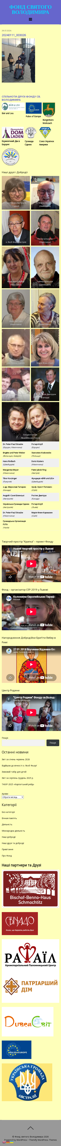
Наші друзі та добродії (13, 843)
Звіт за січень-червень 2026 (16, 759)
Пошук (5, 737)
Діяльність (7, 824)
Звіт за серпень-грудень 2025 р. (17, 778)
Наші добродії (9, 837)
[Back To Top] (30, 1128)
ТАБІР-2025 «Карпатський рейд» (18, 784)
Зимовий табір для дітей (14, 771)
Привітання (7, 849)
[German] (8, 1141)
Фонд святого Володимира (29, 1136)
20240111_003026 (14, 35)
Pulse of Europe (33, 116)
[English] (4, 1141)
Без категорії (8, 812)
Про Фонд (7, 855)
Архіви (5, 793)
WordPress (21, 1139)
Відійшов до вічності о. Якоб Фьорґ (19, 765)
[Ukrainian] (12, 1141)
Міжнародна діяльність (13, 830)
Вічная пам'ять (9, 818)
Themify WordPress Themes (43, 1139)
